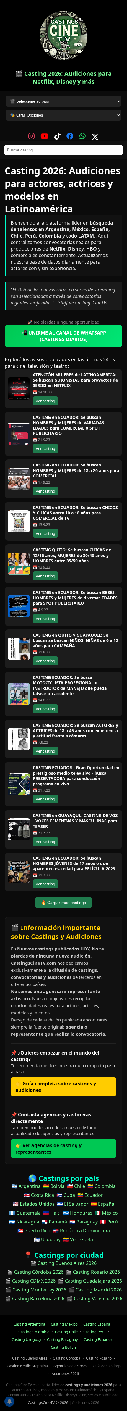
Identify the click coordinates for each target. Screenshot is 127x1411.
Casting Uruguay (26, 1339)
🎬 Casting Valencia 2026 (94, 1298)
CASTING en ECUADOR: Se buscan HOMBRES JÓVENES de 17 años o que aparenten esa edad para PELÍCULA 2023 (74, 863)
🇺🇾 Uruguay (47, 1239)
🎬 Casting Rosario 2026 (93, 1272)
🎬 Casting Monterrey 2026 (35, 1289)
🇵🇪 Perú (109, 1221)
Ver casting (45, 400)
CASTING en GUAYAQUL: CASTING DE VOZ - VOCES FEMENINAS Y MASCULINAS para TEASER (75, 821)
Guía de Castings (107, 1365)
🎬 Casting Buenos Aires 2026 (63, 1263)
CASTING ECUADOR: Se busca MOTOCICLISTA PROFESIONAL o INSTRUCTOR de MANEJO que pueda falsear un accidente (70, 685)
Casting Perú (94, 1331)
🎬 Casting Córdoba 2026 (35, 1272)
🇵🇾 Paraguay (83, 1221)
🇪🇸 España (102, 1204)
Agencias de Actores (70, 1365)
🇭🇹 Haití (52, 1213)
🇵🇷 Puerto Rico (34, 1230)
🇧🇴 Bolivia (54, 1186)
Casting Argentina (29, 1324)
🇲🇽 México (106, 1213)
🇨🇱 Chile (76, 1186)
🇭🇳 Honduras (77, 1213)
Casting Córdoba (66, 1358)
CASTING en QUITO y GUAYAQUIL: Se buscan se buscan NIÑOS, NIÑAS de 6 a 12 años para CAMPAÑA (75, 640)
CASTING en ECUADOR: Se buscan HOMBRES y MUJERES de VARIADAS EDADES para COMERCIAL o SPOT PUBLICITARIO (68, 425)
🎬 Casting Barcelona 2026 (34, 1298)
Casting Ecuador (98, 1339)
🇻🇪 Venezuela (78, 1239)
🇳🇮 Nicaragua (24, 1221)
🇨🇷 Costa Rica (39, 1195)
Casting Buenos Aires (29, 1358)
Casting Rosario (99, 1358)
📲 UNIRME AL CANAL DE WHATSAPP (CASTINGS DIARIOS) (63, 336)
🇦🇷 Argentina (26, 1186)
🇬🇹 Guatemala (25, 1213)
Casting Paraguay (62, 1339)
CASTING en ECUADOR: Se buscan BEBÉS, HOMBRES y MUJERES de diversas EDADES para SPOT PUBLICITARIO (75, 598)
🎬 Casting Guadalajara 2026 (90, 1281)
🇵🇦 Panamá (54, 1221)
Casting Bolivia (63, 1347)
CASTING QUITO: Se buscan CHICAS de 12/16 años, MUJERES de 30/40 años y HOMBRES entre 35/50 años (72, 555)
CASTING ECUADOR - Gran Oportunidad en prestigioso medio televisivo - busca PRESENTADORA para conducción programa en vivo (76, 776)
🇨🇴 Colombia (101, 1186)
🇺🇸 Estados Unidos (34, 1204)
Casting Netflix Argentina (27, 1365)
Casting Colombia (33, 1331)
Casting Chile (66, 1331)
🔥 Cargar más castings (63, 902)
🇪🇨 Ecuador (90, 1195)
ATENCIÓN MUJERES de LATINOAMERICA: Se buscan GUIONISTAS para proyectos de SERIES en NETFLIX (75, 380)
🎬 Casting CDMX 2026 (30, 1281)
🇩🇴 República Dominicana (81, 1230)
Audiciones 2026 (65, 1373)
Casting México (64, 1324)
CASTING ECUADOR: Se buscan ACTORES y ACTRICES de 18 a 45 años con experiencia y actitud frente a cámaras (75, 730)
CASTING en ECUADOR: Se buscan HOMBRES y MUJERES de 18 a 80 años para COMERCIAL (76, 470)
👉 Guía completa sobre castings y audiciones (55, 1086)
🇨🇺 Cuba (65, 1195)
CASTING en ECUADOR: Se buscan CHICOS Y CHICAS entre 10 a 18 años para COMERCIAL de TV (75, 513)
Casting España (96, 1324)
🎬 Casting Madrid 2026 (95, 1289)
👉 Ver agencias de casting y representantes (48, 1148)
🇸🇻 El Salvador (73, 1204)
